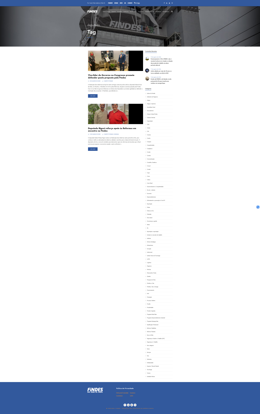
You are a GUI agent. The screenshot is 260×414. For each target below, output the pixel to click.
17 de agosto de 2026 (156, 69)
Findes (148, 207)
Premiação (149, 297)
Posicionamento (150, 290)
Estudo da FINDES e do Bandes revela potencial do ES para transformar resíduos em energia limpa (161, 81)
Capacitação (150, 121)
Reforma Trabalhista (151, 328)
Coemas (149, 135)
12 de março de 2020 (95, 134)
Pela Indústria (96, 3)
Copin (148, 173)
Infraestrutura (150, 245)
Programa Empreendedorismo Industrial (156, 318)
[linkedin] (166, 3)
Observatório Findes (151, 273)
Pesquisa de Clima (151, 280)
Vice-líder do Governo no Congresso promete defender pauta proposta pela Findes (111, 76)
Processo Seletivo (151, 300)
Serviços (149, 352)
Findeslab (149, 214)
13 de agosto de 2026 (156, 77)
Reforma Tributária (151, 331)
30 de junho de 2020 (95, 81)
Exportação (149, 204)
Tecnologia (149, 369)
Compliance (158, 11)
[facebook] (164, 3)
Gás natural (149, 217)
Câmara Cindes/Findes (152, 114)
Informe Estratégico (151, 242)
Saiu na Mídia (150, 335)
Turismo (148, 373)
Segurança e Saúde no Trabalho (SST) (156, 338)
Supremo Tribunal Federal (153, 366)
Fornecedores (133, 11)
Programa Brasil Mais (152, 314)
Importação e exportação (153, 231)
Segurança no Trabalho (152, 342)
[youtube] (169, 3)
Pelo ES (103, 3)
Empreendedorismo (151, 197)
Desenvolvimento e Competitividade (155, 186)
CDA (148, 124)
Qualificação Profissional (152, 325)
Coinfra (148, 138)
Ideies (148, 224)
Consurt (149, 166)
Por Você (89, 3)
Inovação (149, 249)
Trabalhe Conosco (149, 11)
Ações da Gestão (151, 93)
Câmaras (113, 11)
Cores (148, 176)
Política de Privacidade (122, 393)
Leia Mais (92, 96)
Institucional (149, 252)
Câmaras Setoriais (151, 117)
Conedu (149, 155)
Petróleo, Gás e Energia (152, 287)
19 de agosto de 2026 (156, 57)
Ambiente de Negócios (152, 97)
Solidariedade (150, 362)
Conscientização (151, 159)
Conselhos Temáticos (152, 162)
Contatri (149, 169)
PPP (148, 293)
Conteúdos (141, 11)
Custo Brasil (149, 183)
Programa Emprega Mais (152, 321)
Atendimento (165, 11)
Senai (148, 349)
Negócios (149, 266)
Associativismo (150, 110)
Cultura (148, 179)
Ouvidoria (132, 393)
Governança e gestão (152, 221)
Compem (149, 142)
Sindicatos (126, 11)
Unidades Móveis (151, 376)
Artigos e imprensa (151, 104)
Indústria (149, 238)
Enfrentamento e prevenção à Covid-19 (156, 200)
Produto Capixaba (151, 311)
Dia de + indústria (151, 190)
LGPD (148, 259)
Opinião (149, 276)
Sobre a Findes (106, 11)
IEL (147, 228)
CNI (148, 131)
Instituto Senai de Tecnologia (153, 255)
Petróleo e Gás (150, 283)
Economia (116, 134)
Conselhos (119, 11)
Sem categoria (150, 345)
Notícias (149, 269)
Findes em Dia (150, 211)
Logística (149, 262)
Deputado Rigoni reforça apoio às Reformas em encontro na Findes (112, 129)
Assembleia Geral (151, 107)
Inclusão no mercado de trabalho (154, 235)
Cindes (148, 128)
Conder (148, 152)
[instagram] (172, 3)
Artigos (148, 100)
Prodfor (149, 304)
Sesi (148, 356)
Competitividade (108, 81)
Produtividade (150, 307)
